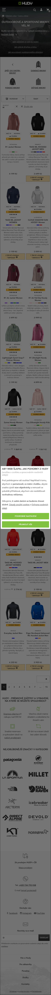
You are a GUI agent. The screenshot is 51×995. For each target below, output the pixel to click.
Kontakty (25, 984)
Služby (25, 977)
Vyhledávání (34, 10)
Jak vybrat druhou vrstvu (25, 47)
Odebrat (16, 106)
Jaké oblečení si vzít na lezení (25, 41)
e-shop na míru (24, 991)
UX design (13, 991)
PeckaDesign (37, 991)
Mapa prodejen (25, 867)
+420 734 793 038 (27, 885)
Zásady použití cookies (19, 504)
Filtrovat (14, 99)
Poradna (25, 971)
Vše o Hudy (25, 958)
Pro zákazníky (25, 964)
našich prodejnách (12, 737)
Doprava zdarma (11, 714)
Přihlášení (41, 10)
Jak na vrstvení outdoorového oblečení (25, 52)
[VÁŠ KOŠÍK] (47, 10)
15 (46, 687)
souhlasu (4, 946)
